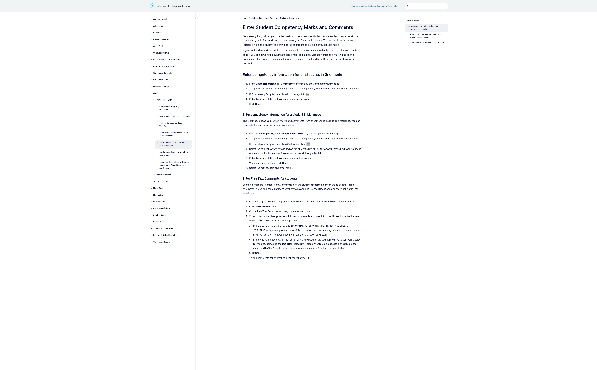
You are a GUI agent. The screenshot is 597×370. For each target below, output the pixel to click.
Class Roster (159, 46)
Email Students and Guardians (166, 59)
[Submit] (408, 6)
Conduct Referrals (161, 53)
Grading (156, 93)
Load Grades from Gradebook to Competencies (173, 154)
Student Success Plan (163, 228)
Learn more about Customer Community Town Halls (374, 6)
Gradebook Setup (161, 86)
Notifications (159, 195)
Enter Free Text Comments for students (427, 43)
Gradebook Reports (161, 242)
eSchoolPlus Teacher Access (173, 6)
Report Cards (162, 181)
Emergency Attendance (163, 66)
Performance (159, 201)
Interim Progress (163, 175)
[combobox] (426, 6)
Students (157, 222)
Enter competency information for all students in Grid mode (423, 27)
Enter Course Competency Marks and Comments (173, 134)
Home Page (158, 188)
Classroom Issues (161, 39)
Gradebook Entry (160, 80)
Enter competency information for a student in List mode (425, 36)
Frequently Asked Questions (165, 235)
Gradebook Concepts (162, 73)
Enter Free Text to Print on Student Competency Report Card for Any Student (174, 165)
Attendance (158, 26)
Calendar (157, 33)
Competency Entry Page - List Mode (175, 116)
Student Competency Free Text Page (170, 124)
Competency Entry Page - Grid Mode (170, 108)
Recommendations (161, 208)
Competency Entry (164, 100)
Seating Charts (159, 215)
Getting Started (160, 19)
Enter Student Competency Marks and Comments (174, 144)
